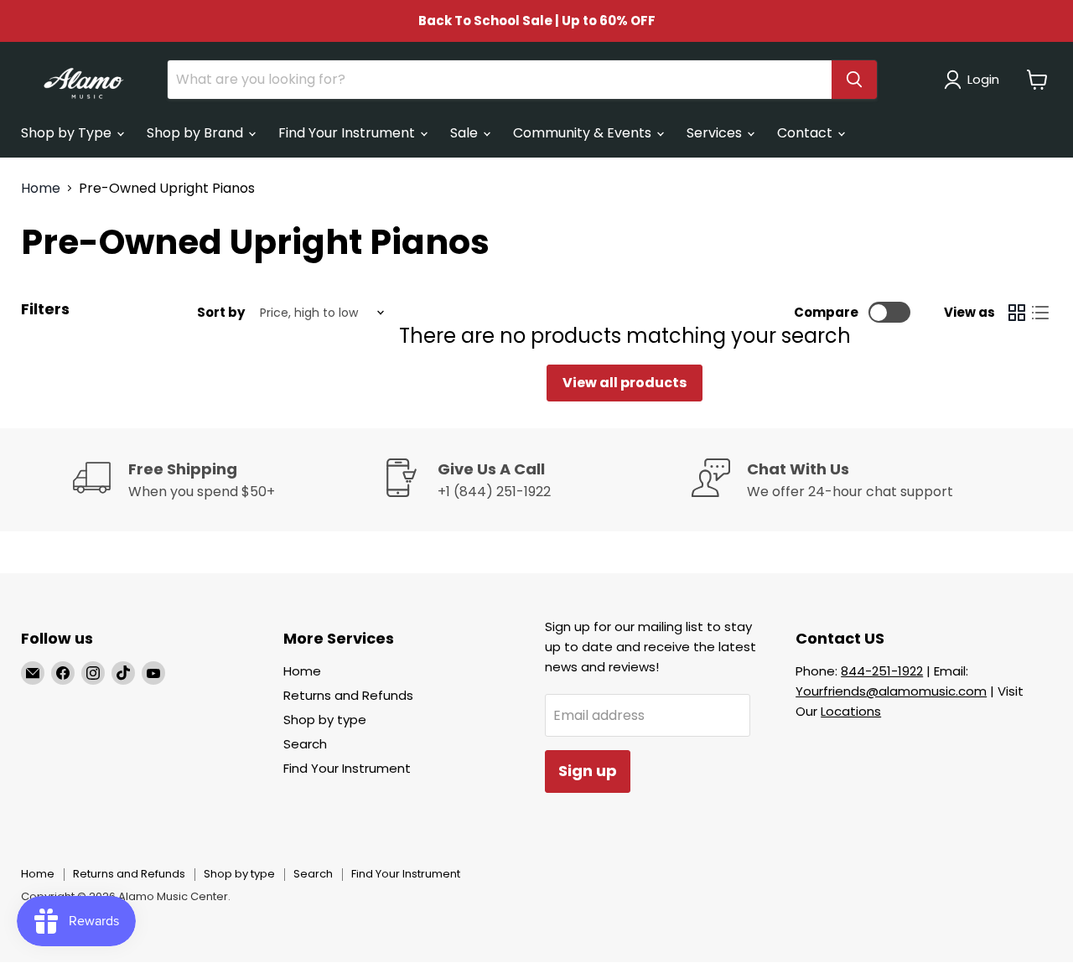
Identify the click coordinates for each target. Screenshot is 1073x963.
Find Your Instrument (348, 132)
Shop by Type (68, 132)
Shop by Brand (196, 132)
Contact (806, 132)
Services (716, 132)
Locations (851, 711)
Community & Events (584, 132)
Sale (465, 132)
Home (40, 188)
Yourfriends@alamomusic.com (891, 691)
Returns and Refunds (348, 695)
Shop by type (324, 719)
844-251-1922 (882, 671)
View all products (624, 382)
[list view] (1040, 312)
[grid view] (1017, 312)
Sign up (587, 770)
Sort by (221, 312)
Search (305, 744)
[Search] (854, 79)
